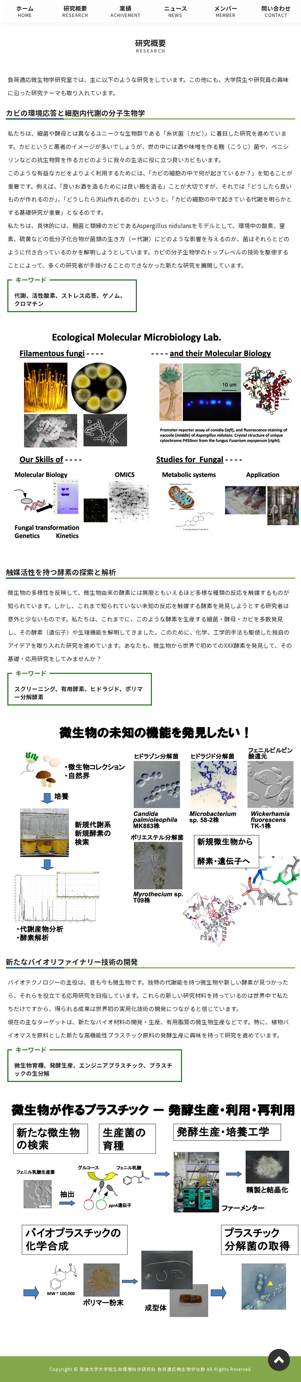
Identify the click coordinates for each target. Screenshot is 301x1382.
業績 (125, 11)
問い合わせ (276, 11)
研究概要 (75, 11)
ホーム (25, 11)
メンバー (225, 11)
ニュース (175, 11)
